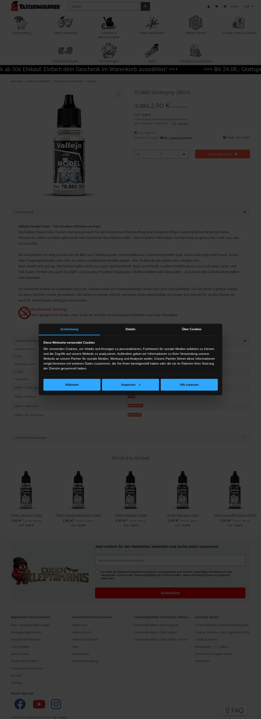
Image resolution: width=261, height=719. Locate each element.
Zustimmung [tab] (69, 329)
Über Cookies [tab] (191, 329)
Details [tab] (131, 329)
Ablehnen (72, 384)
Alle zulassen (189, 384)
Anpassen (128, 384)
